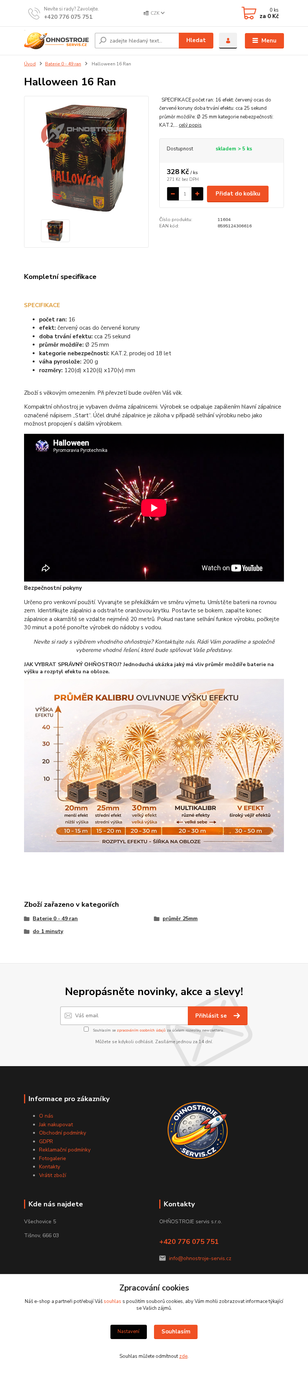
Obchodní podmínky (62, 1132)
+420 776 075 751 (68, 17)
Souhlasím (176, 1331)
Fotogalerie (52, 1158)
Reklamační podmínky (65, 1149)
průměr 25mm (180, 918)
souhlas (112, 1301)
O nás (46, 1115)
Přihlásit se (211, 1016)
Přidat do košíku (238, 193)
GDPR (46, 1141)
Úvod (30, 64)
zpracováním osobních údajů (141, 1030)
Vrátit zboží (52, 1175)
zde (183, 1356)
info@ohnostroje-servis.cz (200, 1258)
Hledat (196, 40)
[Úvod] (56, 40)
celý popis (190, 125)
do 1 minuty (48, 931)
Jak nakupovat (56, 1124)
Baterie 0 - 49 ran (63, 64)
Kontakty (49, 1166)
